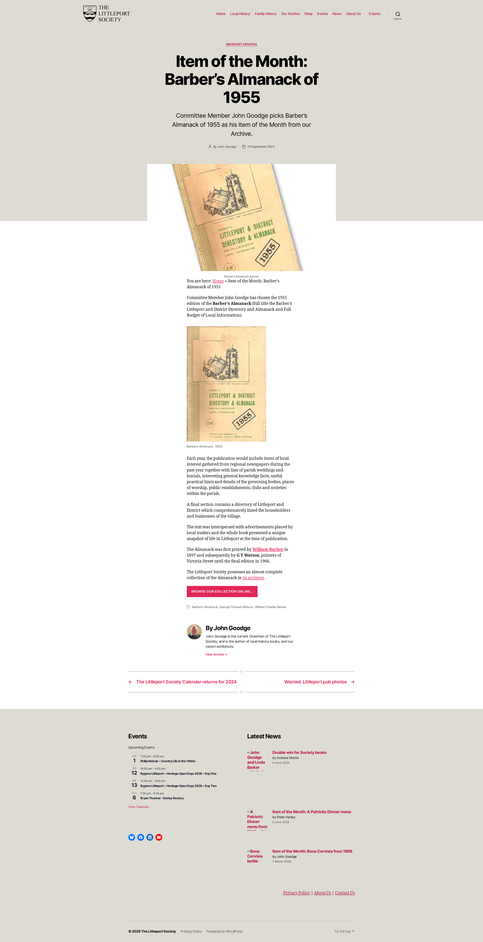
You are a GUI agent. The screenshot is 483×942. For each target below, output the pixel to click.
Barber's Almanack (205, 607)
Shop (308, 14)
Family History (266, 14)
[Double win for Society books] (257, 760)
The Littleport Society (158, 931)
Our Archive (290, 14)
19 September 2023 (261, 146)
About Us (353, 14)
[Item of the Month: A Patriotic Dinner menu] (257, 820)
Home (220, 14)
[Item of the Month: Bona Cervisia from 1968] (257, 859)
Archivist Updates (241, 44)
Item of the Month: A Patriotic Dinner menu (311, 811)
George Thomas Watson (236, 607)
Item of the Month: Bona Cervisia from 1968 (312, 851)
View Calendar (138, 807)
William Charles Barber (270, 607)
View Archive (217, 654)
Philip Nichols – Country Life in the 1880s (167, 761)
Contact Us (345, 893)
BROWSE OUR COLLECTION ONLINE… (222, 591)
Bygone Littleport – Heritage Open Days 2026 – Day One (178, 773)
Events (322, 14)
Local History (240, 14)
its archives (253, 577)
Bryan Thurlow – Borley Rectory (162, 798)
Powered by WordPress (224, 931)
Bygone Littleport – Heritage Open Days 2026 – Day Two (178, 786)
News (337, 14)
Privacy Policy (296, 893)
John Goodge (227, 146)
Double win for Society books (299, 752)
